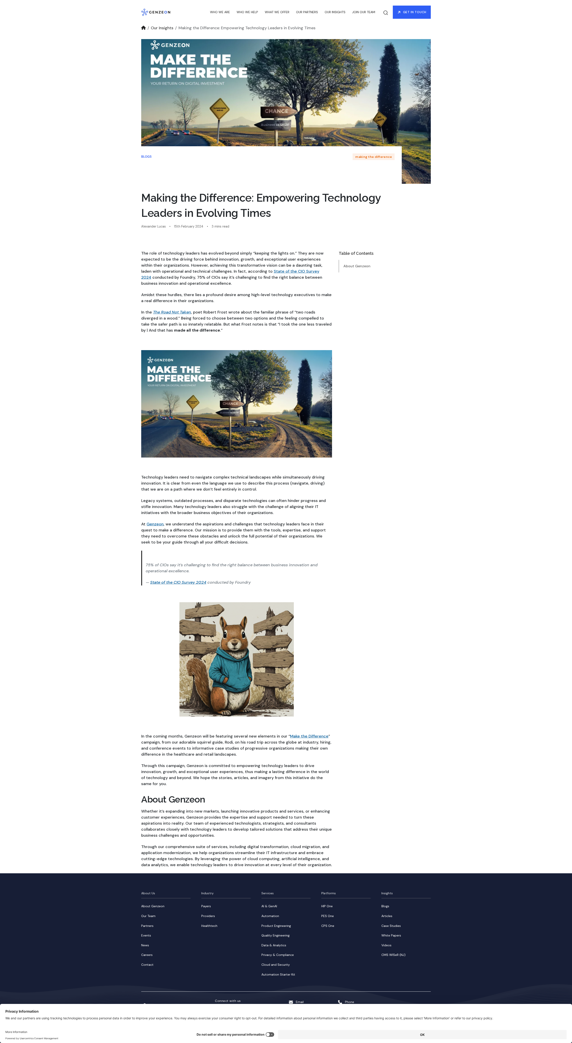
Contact (147, 965)
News (145, 945)
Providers (208, 916)
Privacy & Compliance (277, 955)
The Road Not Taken (172, 312)
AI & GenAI (269, 906)
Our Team (148, 916)
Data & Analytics (273, 945)
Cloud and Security (275, 965)
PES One (327, 916)
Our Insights (162, 28)
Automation (270, 916)
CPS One (327, 926)
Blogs (146, 157)
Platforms (328, 893)
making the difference (373, 157)
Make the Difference (309, 736)
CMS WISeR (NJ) (393, 955)
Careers (147, 955)
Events (146, 935)
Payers (206, 906)
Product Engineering (276, 926)
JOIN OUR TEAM (363, 12)
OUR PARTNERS (307, 12)
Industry (207, 893)
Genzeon (155, 524)
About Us (148, 893)
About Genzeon (356, 266)
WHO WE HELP (247, 12)
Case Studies (391, 926)
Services (267, 893)
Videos (386, 945)
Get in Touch (414, 12)
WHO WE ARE (220, 12)
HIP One (327, 906)
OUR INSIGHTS (335, 12)
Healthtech (209, 926)
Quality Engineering (275, 935)
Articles (386, 916)
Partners (147, 926)
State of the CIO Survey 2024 (178, 582)
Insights (387, 893)
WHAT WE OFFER (277, 12)
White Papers (391, 935)
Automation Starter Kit (278, 974)
